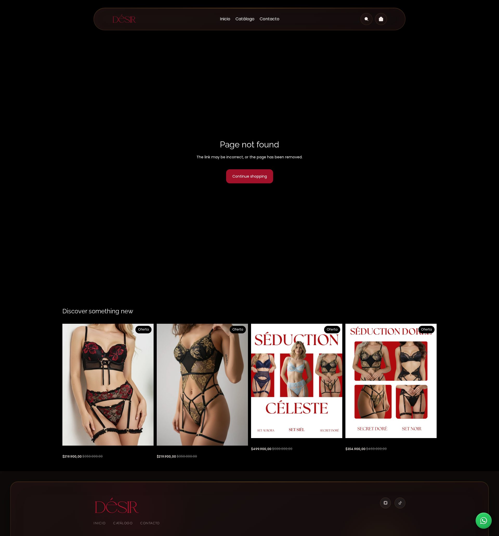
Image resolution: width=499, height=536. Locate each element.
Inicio (100, 523)
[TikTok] (400, 502)
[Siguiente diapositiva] (146, 384)
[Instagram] (385, 502)
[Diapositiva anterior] (70, 384)
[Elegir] (145, 437)
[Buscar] (366, 19)
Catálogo (123, 523)
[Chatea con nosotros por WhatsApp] (484, 521)
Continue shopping (249, 176)
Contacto (150, 523)
